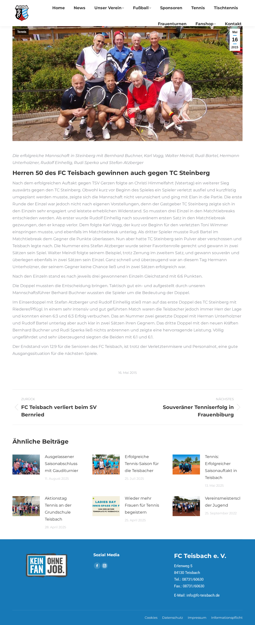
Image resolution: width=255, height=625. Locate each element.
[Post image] (26, 464)
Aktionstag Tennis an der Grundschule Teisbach (58, 509)
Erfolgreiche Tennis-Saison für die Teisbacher (142, 463)
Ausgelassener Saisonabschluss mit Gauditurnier (61, 463)
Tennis (21, 32)
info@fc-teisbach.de (203, 595)
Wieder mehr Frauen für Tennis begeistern (142, 505)
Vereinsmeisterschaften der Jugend (229, 502)
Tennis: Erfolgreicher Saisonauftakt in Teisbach (221, 467)
